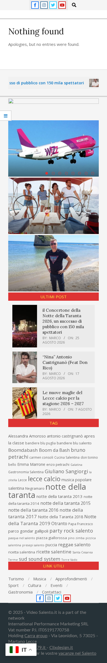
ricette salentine (53, 551)
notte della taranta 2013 (59, 496)
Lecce (22, 480)
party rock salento (71, 530)
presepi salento (33, 545)
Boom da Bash (54, 450)
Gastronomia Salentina (26, 472)
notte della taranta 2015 (65, 503)
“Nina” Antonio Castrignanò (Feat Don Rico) (65, 362)
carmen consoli (41, 457)
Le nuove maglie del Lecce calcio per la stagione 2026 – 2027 (63, 398)
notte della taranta (47, 490)
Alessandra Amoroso (27, 436)
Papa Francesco (80, 524)
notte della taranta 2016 (33, 510)
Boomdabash (23, 450)
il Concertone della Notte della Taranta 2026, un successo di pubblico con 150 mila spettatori (63, 321)
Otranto (59, 523)
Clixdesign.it (61, 647)
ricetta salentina (21, 552)
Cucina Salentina (67, 457)
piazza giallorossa (51, 537)
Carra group (35, 636)
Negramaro (34, 488)
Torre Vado (69, 560)
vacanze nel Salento (77, 653)
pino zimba (76, 538)
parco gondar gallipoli (28, 531)
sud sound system (39, 559)
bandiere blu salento (74, 443)
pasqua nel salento (21, 538)
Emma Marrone (31, 464)
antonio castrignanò (65, 436)
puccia (51, 544)
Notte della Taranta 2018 (60, 516)
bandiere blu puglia (40, 443)
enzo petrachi (57, 464)
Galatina (76, 465)
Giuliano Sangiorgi (66, 471)
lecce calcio (44, 478)
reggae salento (74, 544)
